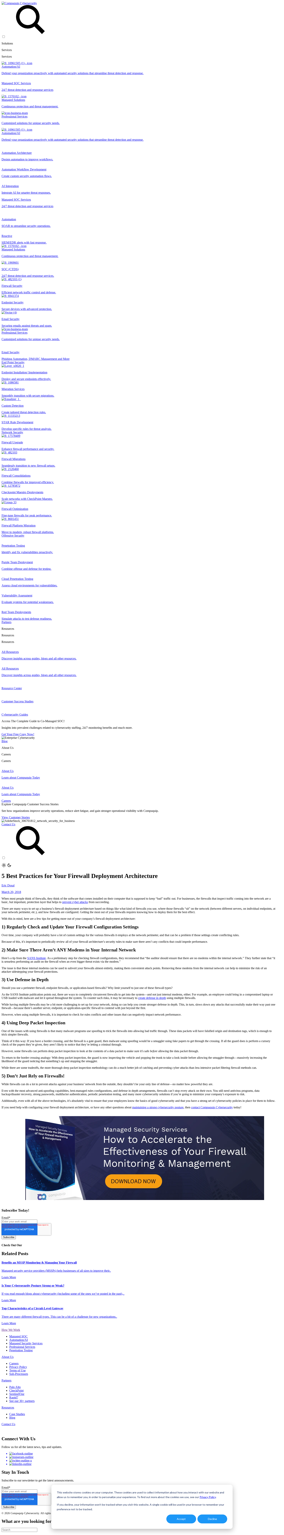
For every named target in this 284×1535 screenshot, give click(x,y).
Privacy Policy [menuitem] (18, 1367)
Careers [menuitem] (14, 1363)
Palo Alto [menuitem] (15, 1387)
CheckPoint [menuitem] (16, 1390)
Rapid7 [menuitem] (13, 1397)
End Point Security (13, 362)
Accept (181, 1519)
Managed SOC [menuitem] (18, 1336)
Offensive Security (13, 535)
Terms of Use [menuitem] (17, 1370)
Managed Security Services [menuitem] (26, 1343)
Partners (6, 622)
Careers (6, 800)
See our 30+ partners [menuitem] (22, 1401)
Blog (5, 741)
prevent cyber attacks (75, 902)
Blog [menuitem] (12, 1417)
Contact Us (8, 824)
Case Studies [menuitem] (17, 1414)
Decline (212, 1519)
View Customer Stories (16, 817)
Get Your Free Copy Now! (18, 734)
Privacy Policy (208, 1497)
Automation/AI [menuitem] (18, 1340)
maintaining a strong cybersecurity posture (158, 1107)
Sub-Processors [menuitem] (18, 1374)
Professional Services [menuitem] (22, 1346)
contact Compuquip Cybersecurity (212, 1107)
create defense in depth (152, 998)
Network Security (12, 432)
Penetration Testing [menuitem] (21, 1350)
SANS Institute (36, 958)
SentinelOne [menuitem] (16, 1394)
